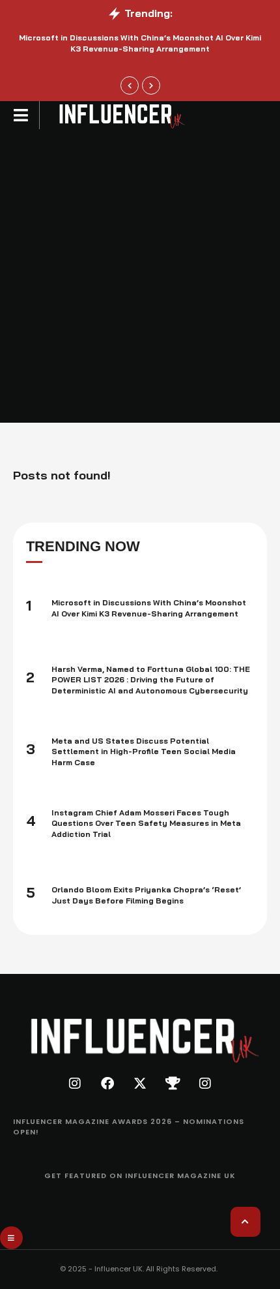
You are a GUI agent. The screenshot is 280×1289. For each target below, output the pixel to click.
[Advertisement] (140, 276)
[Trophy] (172, 1083)
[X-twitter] (140, 1083)
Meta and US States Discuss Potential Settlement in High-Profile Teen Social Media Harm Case (143, 752)
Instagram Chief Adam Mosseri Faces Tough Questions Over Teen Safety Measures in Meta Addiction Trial (146, 824)
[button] (21, 115)
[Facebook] (107, 1083)
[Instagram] (74, 1083)
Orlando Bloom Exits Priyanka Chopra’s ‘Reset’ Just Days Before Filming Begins (146, 895)
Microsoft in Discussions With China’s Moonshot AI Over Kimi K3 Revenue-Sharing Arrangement (140, 43)
